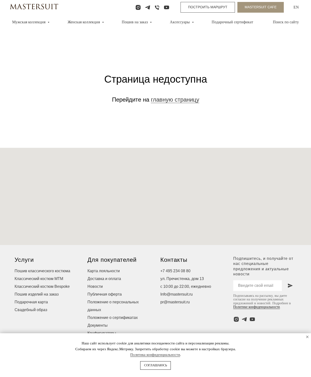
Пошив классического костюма (42, 271)
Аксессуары (180, 22)
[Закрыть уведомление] (307, 336)
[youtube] (167, 7)
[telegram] (148, 7)
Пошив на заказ (135, 22)
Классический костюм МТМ (39, 279)
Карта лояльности (103, 271)
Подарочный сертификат (232, 22)
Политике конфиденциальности (256, 307)
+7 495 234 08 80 (175, 271)
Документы (97, 325)
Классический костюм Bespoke (42, 286)
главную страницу (175, 99)
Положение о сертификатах (112, 318)
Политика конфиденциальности (155, 355)
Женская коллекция (84, 22)
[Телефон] (157, 7)
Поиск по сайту (286, 22)
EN (296, 7)
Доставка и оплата (104, 279)
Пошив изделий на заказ (37, 294)
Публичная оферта (104, 294)
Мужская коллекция (29, 22)
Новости (95, 286)
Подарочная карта (31, 302)
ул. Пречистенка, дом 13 (182, 279)
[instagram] (138, 7)
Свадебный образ (31, 310)
